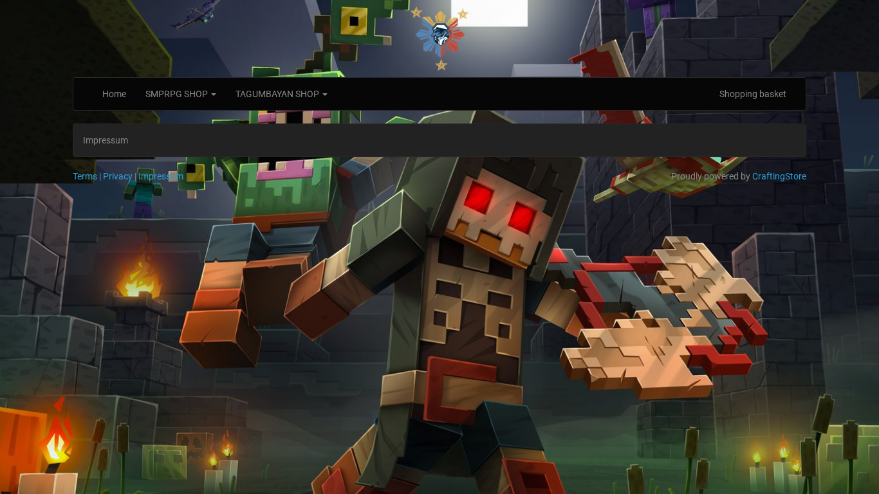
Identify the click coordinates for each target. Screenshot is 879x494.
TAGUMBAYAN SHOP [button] (278, 94)
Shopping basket (752, 94)
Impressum (160, 176)
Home (114, 94)
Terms (85, 176)
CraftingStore (779, 176)
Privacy (118, 176)
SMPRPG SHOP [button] (177, 94)
